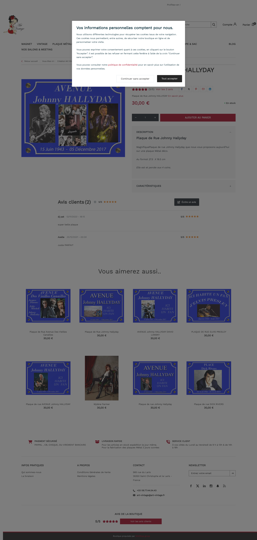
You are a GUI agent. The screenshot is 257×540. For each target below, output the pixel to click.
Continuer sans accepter (135, 78)
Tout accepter (170, 78)
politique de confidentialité (123, 64)
